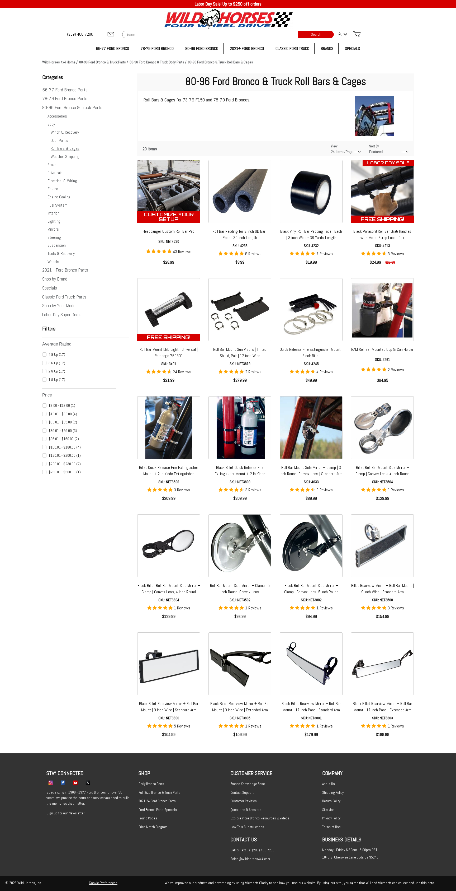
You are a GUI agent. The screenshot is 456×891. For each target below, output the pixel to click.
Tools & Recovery (61, 253)
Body (51, 124)
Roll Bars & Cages (65, 148)
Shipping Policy (333, 792)
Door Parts (59, 140)
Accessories (57, 116)
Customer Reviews (243, 801)
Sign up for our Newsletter (65, 813)
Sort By (374, 146)
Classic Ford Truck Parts (64, 297)
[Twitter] (88, 782)
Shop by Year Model (59, 305)
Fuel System (57, 205)
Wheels (53, 261)
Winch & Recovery (65, 132)
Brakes (53, 164)
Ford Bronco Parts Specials (158, 810)
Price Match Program (153, 827)
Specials (49, 288)
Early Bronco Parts (151, 784)
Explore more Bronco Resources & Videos (259, 818)
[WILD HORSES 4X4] (228, 19)
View (334, 146)
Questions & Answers (245, 810)
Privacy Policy (331, 818)
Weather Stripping (65, 156)
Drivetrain (55, 172)
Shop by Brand (54, 279)
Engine (53, 189)
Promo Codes (148, 818)
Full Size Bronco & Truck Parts (159, 792)
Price (47, 395)
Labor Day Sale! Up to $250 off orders (228, 4)
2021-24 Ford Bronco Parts (157, 801)
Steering (54, 237)
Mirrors (53, 229)
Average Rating (57, 344)
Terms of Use (331, 827)
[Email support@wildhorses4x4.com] (111, 34)
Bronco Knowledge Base (247, 784)
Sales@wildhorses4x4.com (250, 859)
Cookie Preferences (103, 882)
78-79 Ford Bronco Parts (64, 98)
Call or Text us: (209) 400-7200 (252, 850)
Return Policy (331, 801)
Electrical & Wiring (62, 181)
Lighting (54, 221)
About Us (328, 784)
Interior (53, 213)
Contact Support (242, 792)
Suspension (57, 245)
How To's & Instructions (247, 827)
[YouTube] (75, 782)
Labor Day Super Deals (62, 314)
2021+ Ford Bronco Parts (65, 270)
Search (316, 34)
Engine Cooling (59, 197)
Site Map (328, 810)
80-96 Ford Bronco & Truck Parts (72, 107)
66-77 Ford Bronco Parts (65, 90)
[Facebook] (63, 782)
